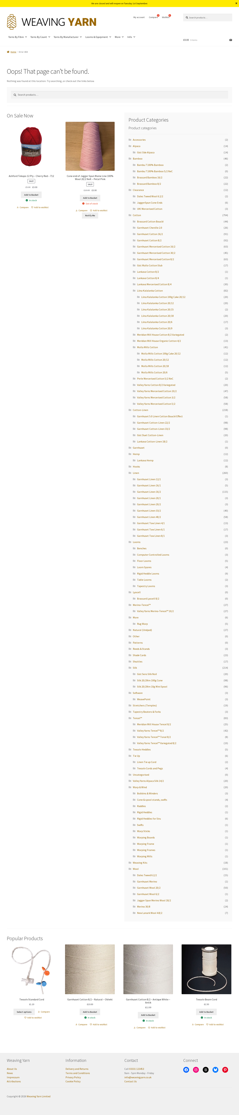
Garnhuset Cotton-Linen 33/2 (153, 428)
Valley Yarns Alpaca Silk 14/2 (148, 780)
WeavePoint (144, 699)
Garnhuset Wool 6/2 (148, 894)
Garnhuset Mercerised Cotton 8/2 (155, 259)
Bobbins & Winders (147, 793)
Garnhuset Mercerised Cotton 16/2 (156, 246)
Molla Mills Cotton (147, 347)
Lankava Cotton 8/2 (148, 271)
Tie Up (136, 755)
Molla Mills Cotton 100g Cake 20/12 (160, 353)
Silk (135, 667)
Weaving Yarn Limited (38, 1096)
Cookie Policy (73, 1081)
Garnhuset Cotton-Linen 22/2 (153, 422)
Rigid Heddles (144, 812)
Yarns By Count (39, 37)
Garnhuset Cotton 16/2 (150, 234)
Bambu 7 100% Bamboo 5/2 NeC (155, 171)
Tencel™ (137, 718)
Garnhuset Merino (147, 881)
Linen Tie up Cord (146, 762)
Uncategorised (141, 774)
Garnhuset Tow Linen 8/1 (151, 535)
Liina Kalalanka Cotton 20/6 (156, 322)
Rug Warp (142, 623)
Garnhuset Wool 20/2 (148, 887)
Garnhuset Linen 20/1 (149, 498)
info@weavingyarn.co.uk (137, 1077)
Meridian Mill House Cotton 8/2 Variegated (160, 334)
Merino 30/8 (143, 906)
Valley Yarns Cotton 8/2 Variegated (156, 385)
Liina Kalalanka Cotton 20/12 (157, 303)
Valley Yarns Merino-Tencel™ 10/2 (155, 611)
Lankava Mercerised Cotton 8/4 (154, 284)
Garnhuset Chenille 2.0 (149, 227)
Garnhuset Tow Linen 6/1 (151, 529)
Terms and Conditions (78, 1073)
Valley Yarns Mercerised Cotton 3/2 (156, 397)
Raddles (141, 806)
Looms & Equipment (96, 37)
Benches (141, 548)
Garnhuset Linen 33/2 (149, 510)
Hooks (136, 466)
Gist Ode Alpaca (145, 152)
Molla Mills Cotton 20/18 (155, 366)
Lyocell (137, 592)
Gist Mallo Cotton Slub (149, 265)
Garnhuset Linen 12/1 (149, 479)
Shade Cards (139, 655)
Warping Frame (145, 843)
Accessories (139, 139)
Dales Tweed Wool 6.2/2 (150, 196)
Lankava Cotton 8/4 (148, 278)
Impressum (13, 1077)
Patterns (138, 642)
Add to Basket (90, 197)
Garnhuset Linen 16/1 (149, 485)
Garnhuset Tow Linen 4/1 (151, 523)
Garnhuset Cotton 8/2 (149, 240)
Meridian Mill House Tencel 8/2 (154, 724)
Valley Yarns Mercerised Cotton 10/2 (157, 391)
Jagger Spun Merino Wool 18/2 (154, 900)
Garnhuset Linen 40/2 (149, 517)
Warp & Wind (140, 787)
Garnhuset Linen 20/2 (149, 504)
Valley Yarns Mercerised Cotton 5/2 (156, 403)
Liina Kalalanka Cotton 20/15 (157, 309)
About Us (12, 1068)
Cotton (137, 215)
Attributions (14, 1081)
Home (13, 51)
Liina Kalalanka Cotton (150, 290)
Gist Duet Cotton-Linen (150, 435)
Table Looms (144, 579)
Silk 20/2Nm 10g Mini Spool (152, 686)
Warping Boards (146, 837)
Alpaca (136, 146)
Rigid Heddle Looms (148, 573)
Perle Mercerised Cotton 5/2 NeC (155, 378)
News (10, 1073)
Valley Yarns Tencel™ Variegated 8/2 (156, 743)
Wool (136, 868)
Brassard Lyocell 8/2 (148, 598)
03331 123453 (136, 1068)
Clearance (138, 190)
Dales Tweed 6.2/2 (147, 875)
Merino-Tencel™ (142, 605)
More (117, 37)
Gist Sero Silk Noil (147, 674)
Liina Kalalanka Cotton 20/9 (156, 328)
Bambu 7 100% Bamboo (150, 165)
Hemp (136, 454)
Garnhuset (139, 447)
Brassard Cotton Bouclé (150, 221)
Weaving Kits (140, 862)
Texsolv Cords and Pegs (150, 768)
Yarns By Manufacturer (66, 37)
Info (129, 37)
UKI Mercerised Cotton (149, 208)
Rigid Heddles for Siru (149, 818)
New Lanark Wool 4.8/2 (149, 913)
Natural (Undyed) (142, 630)
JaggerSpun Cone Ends (149, 202)
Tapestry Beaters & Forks (147, 711)
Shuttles (137, 661)
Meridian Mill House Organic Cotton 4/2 (159, 340)
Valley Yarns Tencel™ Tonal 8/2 (154, 737)
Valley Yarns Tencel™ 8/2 (150, 730)
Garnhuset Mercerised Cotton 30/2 (156, 252)
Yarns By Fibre (16, 37)
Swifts (140, 825)
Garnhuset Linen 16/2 (149, 491)
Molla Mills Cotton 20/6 (154, 372)
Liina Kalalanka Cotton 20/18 (157, 315)
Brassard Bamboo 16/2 (149, 177)
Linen (136, 472)
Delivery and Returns (77, 1068)
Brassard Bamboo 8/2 (149, 183)
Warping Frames (146, 850)
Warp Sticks (143, 831)
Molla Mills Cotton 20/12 (155, 359)
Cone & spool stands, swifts (152, 799)
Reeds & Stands (141, 648)
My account (139, 17)
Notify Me (90, 215)
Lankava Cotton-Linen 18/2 (152, 441)
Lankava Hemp (145, 460)
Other (136, 636)
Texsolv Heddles (142, 749)
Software (138, 692)
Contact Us (130, 1081)
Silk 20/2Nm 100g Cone (150, 680)
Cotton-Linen (140, 410)
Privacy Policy (73, 1077)
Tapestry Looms (146, 586)
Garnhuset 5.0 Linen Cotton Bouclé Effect (160, 416)
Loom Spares (144, 567)
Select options (24, 1011)
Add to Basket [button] (31, 194)
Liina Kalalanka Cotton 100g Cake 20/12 (163, 297)
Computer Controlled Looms (153, 554)
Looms (136, 542)
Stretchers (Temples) (145, 705)
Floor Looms (144, 560)
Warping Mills (144, 856)
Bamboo (137, 158)
